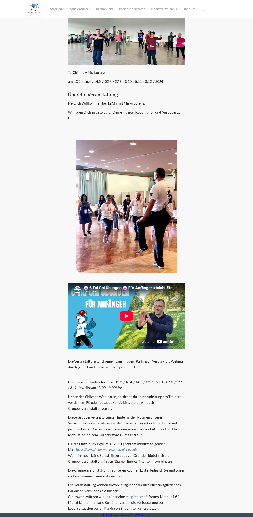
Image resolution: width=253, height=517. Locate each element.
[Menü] (203, 9)
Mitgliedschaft (136, 496)
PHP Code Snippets (112, 515)
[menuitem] (57, 9)
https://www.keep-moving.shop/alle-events (106, 449)
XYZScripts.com (142, 515)
